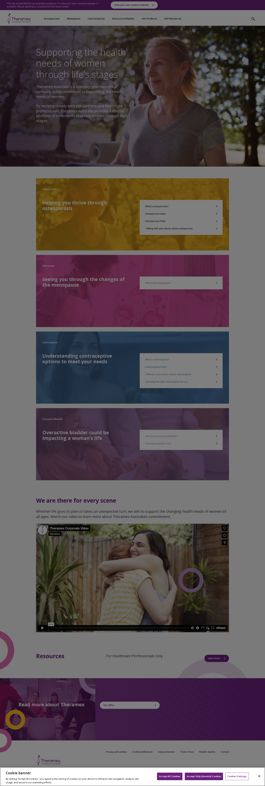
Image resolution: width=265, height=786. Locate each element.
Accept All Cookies (169, 776)
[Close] (259, 776)
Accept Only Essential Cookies (204, 776)
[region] (132, 776)
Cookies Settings (237, 776)
